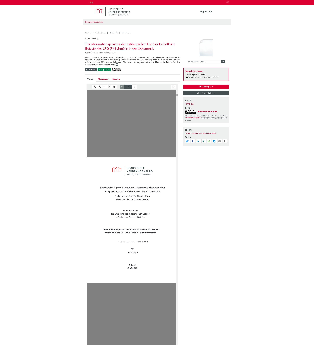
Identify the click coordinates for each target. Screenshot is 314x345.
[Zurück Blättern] (122, 87)
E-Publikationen (100, 33)
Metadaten (103, 79)
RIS (200, 133)
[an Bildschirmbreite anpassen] (104, 87)
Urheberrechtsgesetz (192, 117)
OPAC (188, 104)
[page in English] (91, 2)
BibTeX (188, 133)
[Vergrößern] (94, 87)
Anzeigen (207, 86)
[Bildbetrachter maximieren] (173, 87)
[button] (187, 141)
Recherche (114, 33)
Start (87, 33)
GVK (192, 104)
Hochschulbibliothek (94, 22)
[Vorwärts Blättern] (134, 87)
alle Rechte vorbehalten (207, 111)
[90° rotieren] (114, 87)
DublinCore (207, 133)
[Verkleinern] (99, 87)
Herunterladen (206, 93)
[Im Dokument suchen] (223, 62)
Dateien (116, 79)
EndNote (195, 133)
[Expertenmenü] (227, 146)
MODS (214, 133)
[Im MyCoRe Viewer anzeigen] (206, 48)
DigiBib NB (206, 11)
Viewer (90, 79)
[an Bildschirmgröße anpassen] (109, 87)
